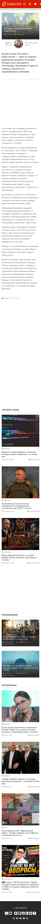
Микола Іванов (34, 459)
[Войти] (27, 918)
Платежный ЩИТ (33, 892)
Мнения (32, 4)
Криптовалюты (8, 879)
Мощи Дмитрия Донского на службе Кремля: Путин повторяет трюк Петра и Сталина (19, 557)
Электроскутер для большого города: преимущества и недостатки (19, 638)
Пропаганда (7, 552)
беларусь (14, 298)
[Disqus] (20, 377)
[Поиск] (13, 918)
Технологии (8, 642)
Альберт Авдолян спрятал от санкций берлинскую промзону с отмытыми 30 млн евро (20, 781)
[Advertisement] (20, 103)
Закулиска (6, 724)
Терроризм (6, 449)
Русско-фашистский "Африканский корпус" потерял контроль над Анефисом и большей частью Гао (20, 833)
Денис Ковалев (9, 644)
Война (5, 827)
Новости (26, 4)
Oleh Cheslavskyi (33, 511)
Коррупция (6, 500)
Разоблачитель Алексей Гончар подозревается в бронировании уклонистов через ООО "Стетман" (17, 505)
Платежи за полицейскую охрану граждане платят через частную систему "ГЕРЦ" (20, 667)
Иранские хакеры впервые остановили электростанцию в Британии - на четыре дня (19, 454)
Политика (9, 34)
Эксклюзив (20, 34)
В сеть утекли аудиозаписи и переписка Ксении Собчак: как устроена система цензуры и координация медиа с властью (20, 729)
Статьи (37, 4)
